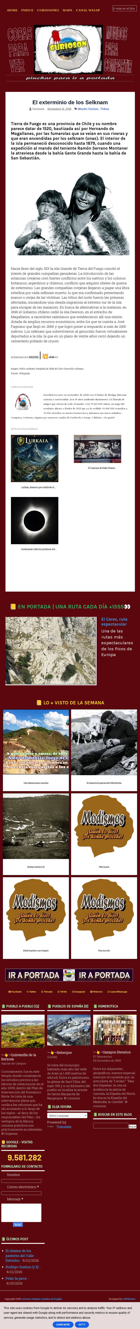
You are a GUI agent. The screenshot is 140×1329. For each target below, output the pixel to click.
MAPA (67, 10)
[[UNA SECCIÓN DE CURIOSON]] (115, 1043)
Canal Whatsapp (118, 992)
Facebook (16, 992)
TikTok (63, 992)
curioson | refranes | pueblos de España (41, 1298)
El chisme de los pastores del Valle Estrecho (104, 783)
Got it (82, 1324)
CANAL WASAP (88, 10)
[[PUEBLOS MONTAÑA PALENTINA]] (23, 1046)
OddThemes (129, 1298)
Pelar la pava (104, 867)
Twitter (32, 992)
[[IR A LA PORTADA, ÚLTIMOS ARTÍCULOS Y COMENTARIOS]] (70, 980)
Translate (63, 1126)
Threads (47, 992)
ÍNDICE (27, 10)
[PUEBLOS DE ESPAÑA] (69, 1044)
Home (12, 10)
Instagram (79, 992)
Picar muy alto (104, 950)
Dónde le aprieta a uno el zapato (36, 950)
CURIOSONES (48, 10)
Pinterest (97, 992)
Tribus (104, 109)
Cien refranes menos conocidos (36, 783)
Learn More (63, 1324)
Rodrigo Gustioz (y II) (35, 867)
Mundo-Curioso (88, 109)
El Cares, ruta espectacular (114, 622)
